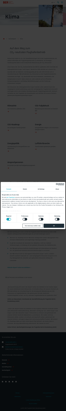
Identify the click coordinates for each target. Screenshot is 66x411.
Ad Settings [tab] (41, 189)
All (54, 225)
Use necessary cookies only (32, 225)
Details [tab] (25, 189)
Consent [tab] (8, 189)
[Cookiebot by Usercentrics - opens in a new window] (57, 184)
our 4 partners (11, 197)
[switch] (25, 219)
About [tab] (57, 189)
